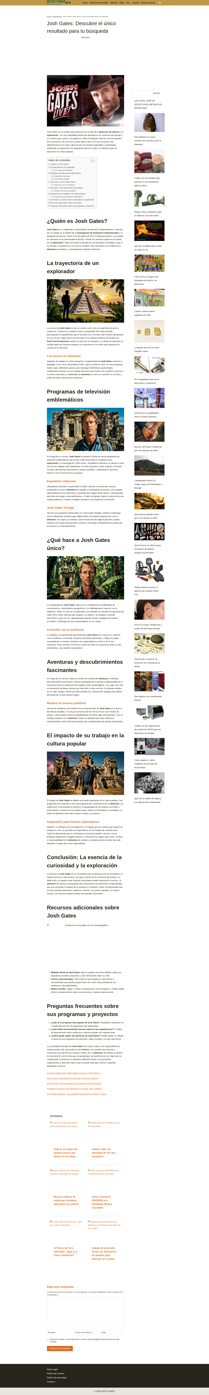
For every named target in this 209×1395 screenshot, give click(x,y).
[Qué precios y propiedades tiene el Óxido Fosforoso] (149, 398)
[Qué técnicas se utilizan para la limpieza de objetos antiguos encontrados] (149, 531)
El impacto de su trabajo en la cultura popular (67, 194)
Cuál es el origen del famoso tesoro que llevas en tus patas (65, 1153)
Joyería (135, 3)
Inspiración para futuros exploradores (68, 197)
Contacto (51, 1382)
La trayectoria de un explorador (62, 167)
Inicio (85, 3)
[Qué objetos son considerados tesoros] (149, 681)
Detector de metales (99, 3)
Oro (128, 3)
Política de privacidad (56, 1378)
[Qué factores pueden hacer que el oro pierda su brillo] (149, 501)
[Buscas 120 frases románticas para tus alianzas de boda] (149, 432)
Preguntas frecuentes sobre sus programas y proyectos (72, 206)
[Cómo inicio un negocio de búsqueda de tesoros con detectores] (149, 263)
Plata (122, 3)
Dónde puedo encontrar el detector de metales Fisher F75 (146, 591)
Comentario (53, 1295)
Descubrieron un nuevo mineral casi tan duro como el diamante (147, 141)
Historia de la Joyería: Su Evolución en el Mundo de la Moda (147, 663)
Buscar (156, 93)
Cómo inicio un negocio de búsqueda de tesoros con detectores (146, 280)
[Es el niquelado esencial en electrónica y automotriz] (149, 365)
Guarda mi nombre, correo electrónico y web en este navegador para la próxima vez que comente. (84, 1340)
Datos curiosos (148, 3)
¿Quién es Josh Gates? (59, 164)
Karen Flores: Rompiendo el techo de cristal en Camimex (73, 1078)
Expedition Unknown (62, 176)
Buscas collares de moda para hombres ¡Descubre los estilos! (66, 1200)
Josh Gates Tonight (61, 179)
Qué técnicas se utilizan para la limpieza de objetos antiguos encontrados (147, 549)
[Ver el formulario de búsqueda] (160, 2)
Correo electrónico (84, 1332)
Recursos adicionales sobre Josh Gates (66, 203)
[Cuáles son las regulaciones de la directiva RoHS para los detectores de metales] (149, 713)
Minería (114, 3)
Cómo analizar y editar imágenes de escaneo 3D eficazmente (145, 764)
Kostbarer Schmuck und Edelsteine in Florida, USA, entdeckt (74, 1089)
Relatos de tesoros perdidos (65, 191)
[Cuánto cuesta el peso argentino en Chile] (149, 297)
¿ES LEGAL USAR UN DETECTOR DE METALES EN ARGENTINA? (148, 104)
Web (103, 1332)
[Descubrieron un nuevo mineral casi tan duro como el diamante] (149, 122)
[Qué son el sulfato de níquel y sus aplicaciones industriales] (149, 782)
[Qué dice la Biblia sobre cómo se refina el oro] (149, 230)
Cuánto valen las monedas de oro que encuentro (103, 1153)
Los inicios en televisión (63, 170)
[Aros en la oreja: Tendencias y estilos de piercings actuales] (149, 610)
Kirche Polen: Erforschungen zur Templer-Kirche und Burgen (74, 1083)
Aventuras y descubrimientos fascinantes (66, 188)
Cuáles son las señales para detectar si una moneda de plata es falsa (147, 182)
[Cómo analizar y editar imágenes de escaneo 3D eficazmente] (149, 746)
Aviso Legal (52, 1369)
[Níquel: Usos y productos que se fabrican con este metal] (149, 198)
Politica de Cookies (55, 1373)
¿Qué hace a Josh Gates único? (63, 182)
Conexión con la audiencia (64, 185)
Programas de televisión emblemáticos (65, 173)
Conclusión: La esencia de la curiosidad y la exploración (72, 200)
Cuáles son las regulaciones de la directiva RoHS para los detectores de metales (147, 729)
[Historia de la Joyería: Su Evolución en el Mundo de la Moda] (149, 643)
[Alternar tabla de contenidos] (91, 160)
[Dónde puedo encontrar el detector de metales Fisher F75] (149, 570)
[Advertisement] (85, 56)
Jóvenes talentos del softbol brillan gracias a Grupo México (74, 1073)
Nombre (52, 1332)
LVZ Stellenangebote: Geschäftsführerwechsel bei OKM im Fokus (76, 1094)
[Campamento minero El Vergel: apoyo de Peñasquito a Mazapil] (149, 465)
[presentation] (66, 1132)
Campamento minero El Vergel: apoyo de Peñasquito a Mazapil (148, 484)
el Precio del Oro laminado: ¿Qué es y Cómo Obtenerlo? (66, 1252)
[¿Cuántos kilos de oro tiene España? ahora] (149, 331)
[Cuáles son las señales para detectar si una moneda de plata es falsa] (149, 161)
